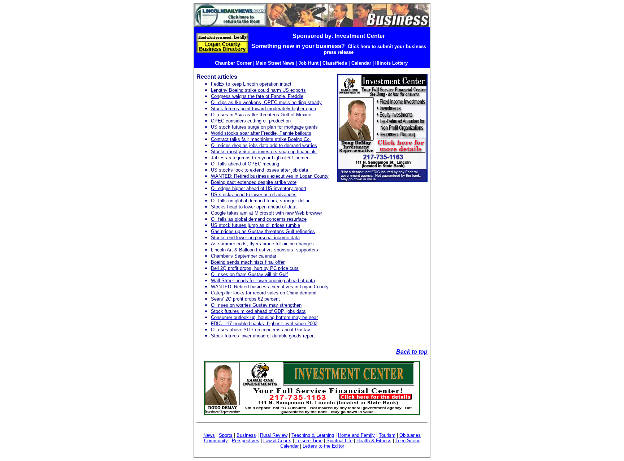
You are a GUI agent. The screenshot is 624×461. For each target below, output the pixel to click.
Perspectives (245, 440)
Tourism (387, 435)
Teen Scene (407, 440)
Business (246, 435)
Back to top (412, 352)
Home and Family (356, 435)
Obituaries (410, 435)
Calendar (289, 446)
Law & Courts (277, 440)
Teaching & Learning (312, 435)
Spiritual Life (339, 440)
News (209, 435)
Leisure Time (308, 440)
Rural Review (273, 435)
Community (216, 440)
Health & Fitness (373, 440)
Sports (226, 435)
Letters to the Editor (323, 446)
